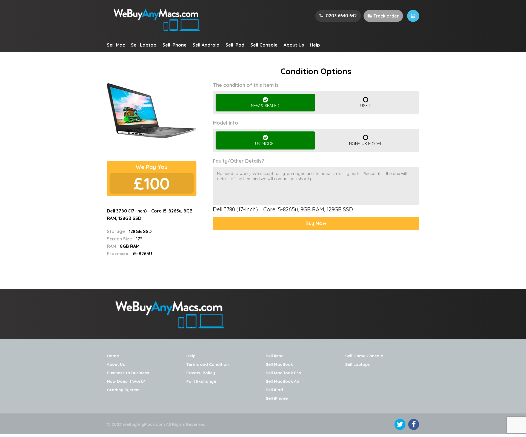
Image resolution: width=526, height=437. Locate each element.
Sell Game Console (364, 355)
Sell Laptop (143, 45)
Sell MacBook (279, 364)
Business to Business (128, 372)
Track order (386, 16)
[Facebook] (413, 424)
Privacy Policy (200, 372)
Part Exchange (201, 381)
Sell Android (206, 45)
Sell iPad (234, 45)
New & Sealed (265, 105)
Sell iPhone (174, 45)
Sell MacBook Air (283, 381)
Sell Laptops (357, 364)
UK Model (265, 143)
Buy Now (315, 223)
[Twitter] (400, 424)
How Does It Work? (126, 381)
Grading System (123, 389)
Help (315, 45)
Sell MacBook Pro (283, 372)
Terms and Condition (207, 364)
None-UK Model (365, 143)
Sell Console (264, 45)
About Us (294, 45)
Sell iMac (275, 355)
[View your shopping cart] (413, 16)
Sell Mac (116, 45)
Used (365, 105)
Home (113, 355)
